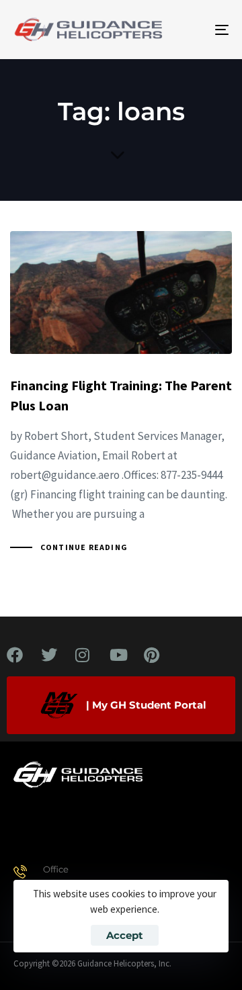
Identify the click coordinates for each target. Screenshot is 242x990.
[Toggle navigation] (193, 29)
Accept (124, 935)
